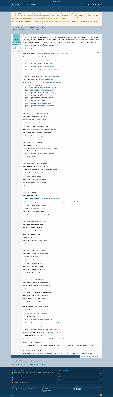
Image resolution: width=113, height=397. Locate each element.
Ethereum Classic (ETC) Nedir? (21, 382)
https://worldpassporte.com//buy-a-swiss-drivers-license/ (40, 63)
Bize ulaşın (45, 388)
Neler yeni (25, 4)
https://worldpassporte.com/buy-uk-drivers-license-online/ (40, 326)
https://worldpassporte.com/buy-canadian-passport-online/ (40, 60)
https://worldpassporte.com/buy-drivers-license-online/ (39, 45)
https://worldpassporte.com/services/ (35, 102)
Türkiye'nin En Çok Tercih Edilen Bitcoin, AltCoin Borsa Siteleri (28, 375)
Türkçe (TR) (15, 395)
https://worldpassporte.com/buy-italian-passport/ (38, 98)
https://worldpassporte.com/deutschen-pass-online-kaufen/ (40, 92)
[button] (28, 4)
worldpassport (15, 32)
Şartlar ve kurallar (47, 390)
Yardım (44, 391)
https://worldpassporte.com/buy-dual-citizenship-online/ (40, 105)
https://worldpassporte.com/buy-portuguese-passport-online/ (41, 94)
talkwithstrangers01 (96, 382)
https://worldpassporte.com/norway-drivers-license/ (38, 319)
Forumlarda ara (25, 7)
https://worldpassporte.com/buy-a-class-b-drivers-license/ (53, 53)
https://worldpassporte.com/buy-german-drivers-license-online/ (42, 322)
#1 (100, 35)
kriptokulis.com (45, 23)
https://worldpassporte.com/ (32, 37)
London (19, 51)
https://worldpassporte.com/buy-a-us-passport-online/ (39, 66)
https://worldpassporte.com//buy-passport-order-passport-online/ (42, 69)
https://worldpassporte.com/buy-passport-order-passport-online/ (42, 198)
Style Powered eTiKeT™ (16, 390)
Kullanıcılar (35, 4)
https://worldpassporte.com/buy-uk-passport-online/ (39, 90)
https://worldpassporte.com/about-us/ (35, 100)
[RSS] (101, 395)
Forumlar (16, 4)
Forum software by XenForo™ (23, 388)
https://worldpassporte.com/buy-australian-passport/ (39, 97)
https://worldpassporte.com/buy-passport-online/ (38, 49)
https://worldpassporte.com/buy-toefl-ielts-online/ (38, 103)
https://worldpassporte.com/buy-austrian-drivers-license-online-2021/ (43, 329)
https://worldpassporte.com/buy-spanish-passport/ (38, 95)
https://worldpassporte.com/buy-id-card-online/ (37, 107)
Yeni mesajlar (16, 7)
